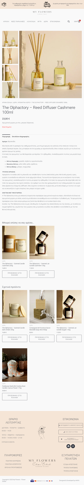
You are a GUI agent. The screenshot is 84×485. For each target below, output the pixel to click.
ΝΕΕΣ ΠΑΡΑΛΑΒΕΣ (18, 21)
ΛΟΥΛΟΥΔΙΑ (31, 21)
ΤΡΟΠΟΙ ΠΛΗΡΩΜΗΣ (71, 468)
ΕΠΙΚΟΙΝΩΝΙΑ (55, 21)
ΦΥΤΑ (40, 21)
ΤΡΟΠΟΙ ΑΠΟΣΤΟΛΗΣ (71, 471)
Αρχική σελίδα (7, 102)
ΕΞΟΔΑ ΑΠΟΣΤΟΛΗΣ (70, 464)
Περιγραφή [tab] (6, 136)
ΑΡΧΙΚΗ (6, 21)
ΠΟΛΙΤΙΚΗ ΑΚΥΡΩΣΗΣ (13, 461)
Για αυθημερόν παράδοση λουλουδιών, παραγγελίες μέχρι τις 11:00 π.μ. (24, 4)
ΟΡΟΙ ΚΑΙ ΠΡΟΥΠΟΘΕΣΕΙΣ (13, 467)
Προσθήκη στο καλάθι (15, 274)
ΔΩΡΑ (46, 21)
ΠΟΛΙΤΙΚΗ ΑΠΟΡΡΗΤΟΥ (13, 464)
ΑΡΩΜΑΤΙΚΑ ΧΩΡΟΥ (24, 102)
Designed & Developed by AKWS (69, 480)
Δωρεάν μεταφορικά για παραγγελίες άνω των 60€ (67, 4)
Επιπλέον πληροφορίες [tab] (20, 136)
